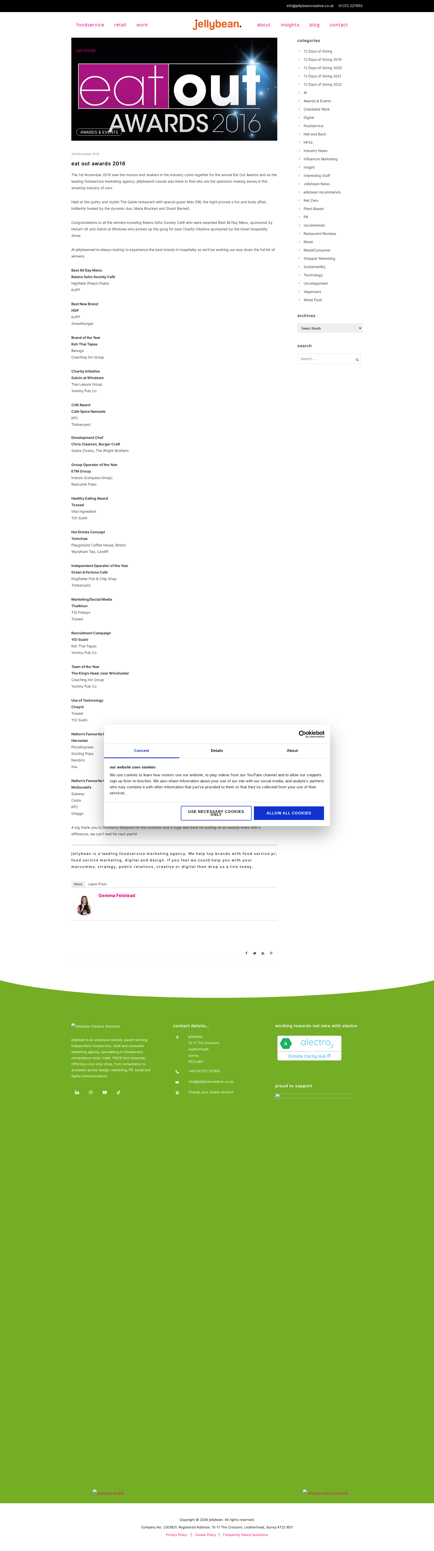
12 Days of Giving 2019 (323, 59)
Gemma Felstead (116, 895)
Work (142, 24)
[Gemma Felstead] (84, 905)
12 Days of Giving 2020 (323, 68)
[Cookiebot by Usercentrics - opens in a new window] (302, 734)
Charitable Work (317, 109)
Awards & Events (99, 132)
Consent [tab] (141, 750)
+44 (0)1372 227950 (204, 1071)
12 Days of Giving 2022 (323, 84)
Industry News (316, 150)
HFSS (308, 142)
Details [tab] (217, 750)
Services (86, 50)
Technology (313, 275)
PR (306, 217)
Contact (339, 24)
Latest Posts (97, 884)
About (264, 24)
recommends (314, 225)
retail (120, 24)
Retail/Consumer (317, 250)
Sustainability (314, 267)
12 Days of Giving (318, 51)
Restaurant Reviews (320, 233)
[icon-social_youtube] (106, 1092)
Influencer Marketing (321, 159)
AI (305, 92)
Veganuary (312, 291)
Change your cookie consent (211, 1092)
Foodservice (313, 126)
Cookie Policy (205, 1535)
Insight (309, 167)
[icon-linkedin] (78, 1092)
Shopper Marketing (319, 258)
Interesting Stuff (317, 175)
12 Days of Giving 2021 (322, 76)
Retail (308, 242)
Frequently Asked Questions (245, 1535)
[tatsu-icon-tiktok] (120, 1092)
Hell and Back (315, 134)
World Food (313, 300)
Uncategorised (316, 283)
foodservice (90, 24)
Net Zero (311, 200)
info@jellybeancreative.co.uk (310, 6)
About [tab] (292, 750)
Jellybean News (317, 184)
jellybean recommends (322, 192)
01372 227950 (351, 6)
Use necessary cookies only (216, 813)
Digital (309, 117)
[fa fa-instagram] (92, 1092)
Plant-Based (314, 208)
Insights (290, 24)
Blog (314, 24)
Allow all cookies (288, 813)
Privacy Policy (176, 1535)
